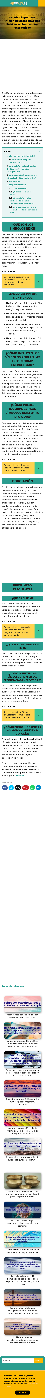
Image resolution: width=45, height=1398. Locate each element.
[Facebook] (5, 787)
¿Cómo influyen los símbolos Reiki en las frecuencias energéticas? (21, 169)
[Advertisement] (22, 67)
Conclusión (14, 181)
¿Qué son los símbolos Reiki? (22, 156)
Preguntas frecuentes (19, 185)
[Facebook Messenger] (11, 787)
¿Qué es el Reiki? (20, 188)
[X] (18, 787)
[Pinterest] (25, 787)
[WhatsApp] (32, 787)
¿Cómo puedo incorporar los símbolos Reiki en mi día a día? (23, 210)
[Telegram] (38, 787)
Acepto (22, 1392)
